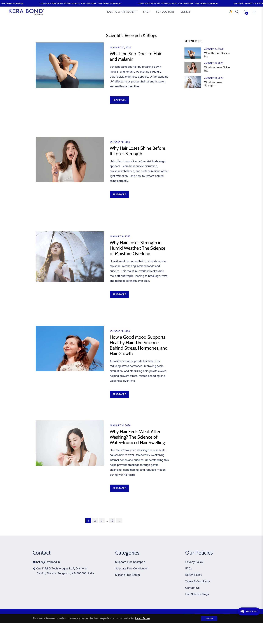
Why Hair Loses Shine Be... (217, 69)
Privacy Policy (194, 562)
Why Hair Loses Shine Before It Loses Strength (137, 150)
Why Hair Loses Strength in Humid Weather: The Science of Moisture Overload (137, 248)
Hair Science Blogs (197, 594)
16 (111, 520)
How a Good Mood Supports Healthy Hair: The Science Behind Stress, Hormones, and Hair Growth (139, 345)
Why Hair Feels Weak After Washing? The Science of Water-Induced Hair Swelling (137, 437)
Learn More (142, 618)
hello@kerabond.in (48, 562)
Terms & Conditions (197, 581)
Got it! (209, 618)
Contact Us (192, 587)
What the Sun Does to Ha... (217, 55)
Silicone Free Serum (127, 574)
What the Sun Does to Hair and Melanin (135, 56)
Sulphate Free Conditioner (131, 568)
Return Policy (193, 574)
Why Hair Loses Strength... (213, 84)
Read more (119, 99)
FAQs (188, 568)
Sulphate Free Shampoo (130, 562)
